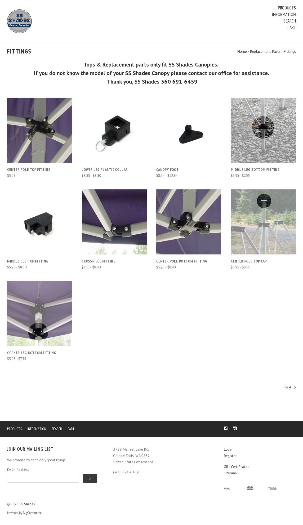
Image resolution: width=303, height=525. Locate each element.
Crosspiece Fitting (99, 261)
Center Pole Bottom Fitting (181, 261)
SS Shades (27, 504)
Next (288, 387)
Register (230, 455)
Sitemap (230, 473)
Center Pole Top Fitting (28, 169)
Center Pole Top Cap (249, 261)
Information (284, 14)
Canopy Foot (167, 169)
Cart (291, 27)
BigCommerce (32, 513)
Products (287, 8)
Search (289, 21)
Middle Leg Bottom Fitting (255, 169)
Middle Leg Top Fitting (28, 261)
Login (228, 449)
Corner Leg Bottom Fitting (31, 352)
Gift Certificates (236, 466)
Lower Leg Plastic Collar (105, 169)
